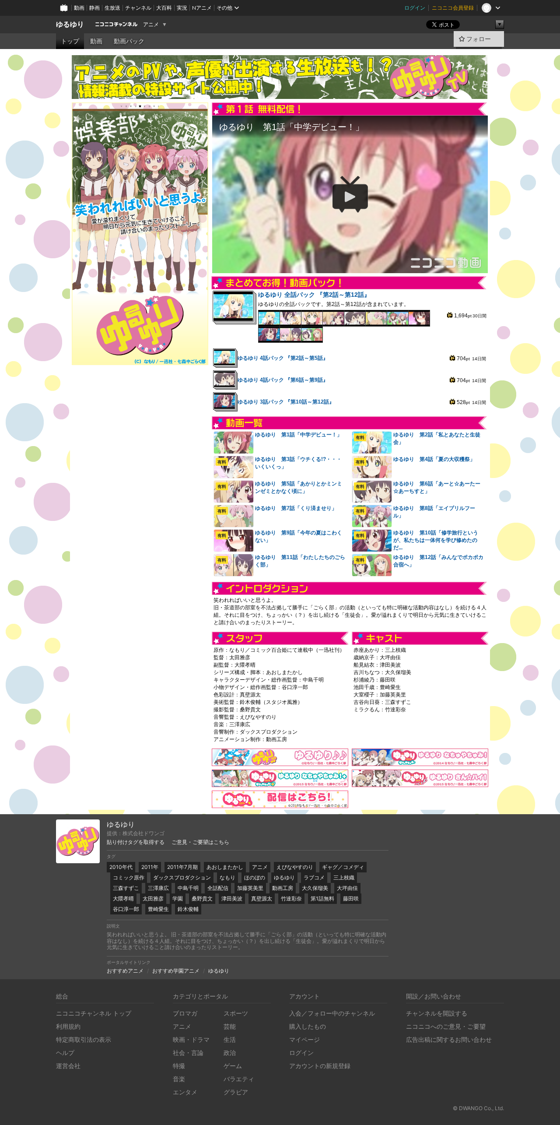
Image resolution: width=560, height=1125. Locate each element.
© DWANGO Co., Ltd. (478, 1108)
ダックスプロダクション (182, 877)
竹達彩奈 (291, 898)
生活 (230, 1039)
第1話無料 (322, 898)
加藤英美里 (250, 888)
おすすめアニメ (125, 970)
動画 (79, 7)
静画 (94, 7)
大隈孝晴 (123, 898)
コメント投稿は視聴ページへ (350, 266)
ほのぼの (254, 877)
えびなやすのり (294, 867)
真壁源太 (261, 898)
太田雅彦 (153, 898)
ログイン (414, 7)
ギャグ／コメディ (343, 867)
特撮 (179, 1065)
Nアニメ (202, 7)
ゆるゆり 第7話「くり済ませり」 (296, 508)
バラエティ (239, 1079)
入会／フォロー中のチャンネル (332, 1013)
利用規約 (68, 1026)
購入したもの (307, 1026)
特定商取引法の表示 (83, 1039)
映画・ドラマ (191, 1039)
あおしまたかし (224, 867)
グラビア (236, 1092)
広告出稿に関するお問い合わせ (449, 1039)
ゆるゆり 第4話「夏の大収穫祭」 (434, 459)
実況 (182, 7)
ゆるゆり (70, 24)
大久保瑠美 (315, 888)
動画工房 (282, 888)
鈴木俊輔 (188, 909)
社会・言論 (188, 1052)
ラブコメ (314, 877)
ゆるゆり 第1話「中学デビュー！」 (298, 435)
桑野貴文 (202, 898)
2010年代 (121, 867)
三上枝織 (343, 877)
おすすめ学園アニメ (176, 970)
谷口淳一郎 (126, 909)
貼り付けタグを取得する (135, 842)
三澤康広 (158, 888)
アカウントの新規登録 (319, 1065)
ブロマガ (185, 1013)
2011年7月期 (182, 867)
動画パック (129, 41)
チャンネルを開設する (436, 1013)
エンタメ (185, 1092)
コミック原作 (128, 877)
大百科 (164, 7)
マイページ (304, 1039)
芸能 (230, 1026)
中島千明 (188, 888)
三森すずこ (126, 888)
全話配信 (217, 888)
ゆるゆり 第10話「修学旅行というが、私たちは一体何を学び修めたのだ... (435, 540)
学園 (177, 898)
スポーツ (236, 1013)
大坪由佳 (347, 888)
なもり (227, 877)
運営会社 (68, 1065)
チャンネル (138, 7)
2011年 (149, 867)
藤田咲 (351, 898)
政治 (230, 1052)
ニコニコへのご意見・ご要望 (446, 1026)
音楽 (179, 1079)
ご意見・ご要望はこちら (200, 842)
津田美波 (231, 898)
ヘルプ (65, 1052)
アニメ (151, 24)
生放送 (112, 7)
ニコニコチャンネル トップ (93, 1013)
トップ (70, 41)
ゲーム (233, 1065)
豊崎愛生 (158, 909)
